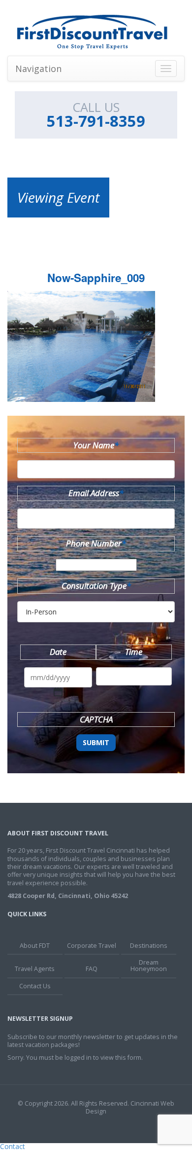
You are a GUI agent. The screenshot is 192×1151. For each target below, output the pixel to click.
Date (58, 651)
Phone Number (96, 543)
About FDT (35, 945)
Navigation (38, 68)
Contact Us (35, 986)
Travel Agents (35, 969)
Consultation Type (96, 585)
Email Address (96, 493)
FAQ (91, 969)
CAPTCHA (96, 719)
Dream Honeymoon (148, 965)
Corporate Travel (91, 945)
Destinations (148, 945)
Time (133, 651)
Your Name (96, 445)
